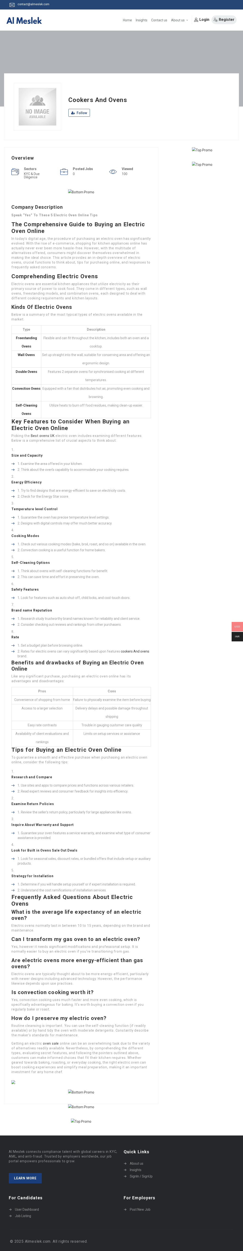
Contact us (159, 20)
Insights (141, 20)
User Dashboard (27, 1209)
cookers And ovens (135, 651)
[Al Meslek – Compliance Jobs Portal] (24, 20)
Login (204, 19)
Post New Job (140, 1209)
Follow (81, 113)
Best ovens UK (43, 436)
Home (127, 20)
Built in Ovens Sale (43, 850)
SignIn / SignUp (141, 1176)
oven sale (51, 1043)
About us (178, 20)
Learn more (25, 1178)
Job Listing (23, 1216)
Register (226, 19)
